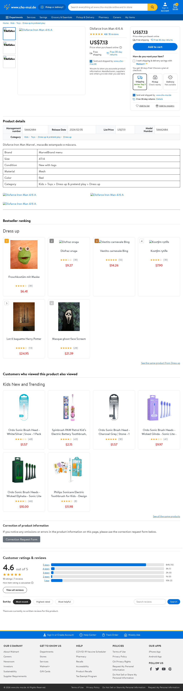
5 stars (46, 564)
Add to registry (166, 105)
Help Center (90, 635)
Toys (18, 23)
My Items (130, 17)
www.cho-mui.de (163, 95)
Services (31, 17)
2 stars (46, 576)
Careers (117, 17)
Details (159, 99)
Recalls (79, 661)
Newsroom (9, 661)
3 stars (46, 572)
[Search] (152, 7)
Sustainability (10, 671)
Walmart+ (45, 666)
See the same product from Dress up (160, 363)
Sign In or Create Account (60, 635)
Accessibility (82, 666)
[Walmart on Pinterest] (170, 669)
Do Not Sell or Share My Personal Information (125, 676)
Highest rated (43, 601)
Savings (43, 17)
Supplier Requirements (15, 676)
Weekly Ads (134, 635)
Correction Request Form (21, 539)
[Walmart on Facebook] (151, 669)
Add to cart (155, 47)
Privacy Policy (120, 656)
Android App (155, 656)
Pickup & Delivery (85, 17)
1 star (46, 580)
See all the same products (166, 516)
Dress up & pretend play (34, 23)
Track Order (112, 635)
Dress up (67, 136)
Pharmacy (104, 17)
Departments (16, 17)
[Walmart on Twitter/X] (157, 669)
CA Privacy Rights (122, 661)
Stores (43, 656)
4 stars (46, 568)
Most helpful (64, 601)
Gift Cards (45, 671)
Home (6, 23)
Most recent (22, 601)
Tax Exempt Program (86, 676)
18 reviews (113, 34)
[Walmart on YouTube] (164, 669)
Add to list (144, 105)
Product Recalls (84, 671)
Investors (8, 666)
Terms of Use (119, 651)
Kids (12, 23)
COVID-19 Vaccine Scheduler (91, 651)
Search (173, 601)
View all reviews (15, 590)
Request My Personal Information (123, 668)
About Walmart (11, 651)
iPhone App (154, 651)
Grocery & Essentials (61, 17)
